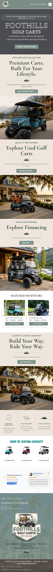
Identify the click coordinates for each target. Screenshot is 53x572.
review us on (11, 483)
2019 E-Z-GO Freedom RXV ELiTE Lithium (14, 318)
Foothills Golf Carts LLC (14, 475)
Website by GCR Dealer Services (22, 569)
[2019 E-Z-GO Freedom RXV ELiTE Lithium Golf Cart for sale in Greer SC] (14, 308)
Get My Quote (13, 323)
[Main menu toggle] (50, 4)
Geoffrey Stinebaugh (39, 473)
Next (50, 314)
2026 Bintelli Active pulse (35, 318)
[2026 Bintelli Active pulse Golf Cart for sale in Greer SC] (38, 308)
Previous (3, 314)
